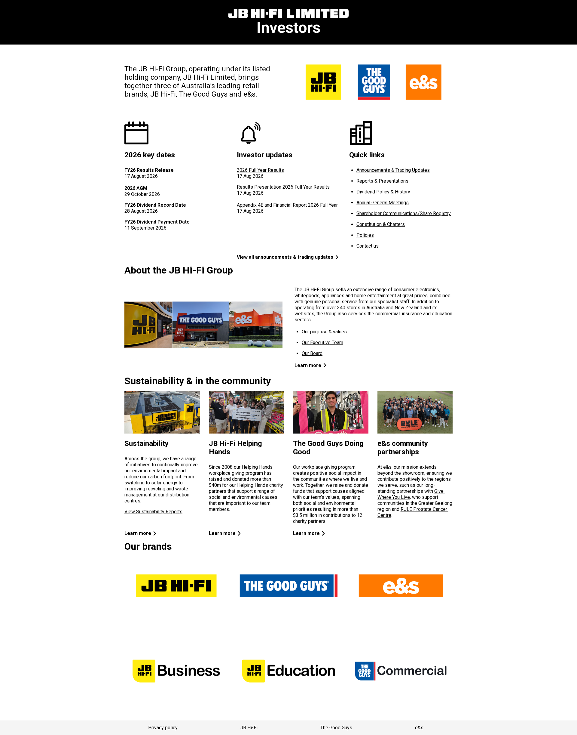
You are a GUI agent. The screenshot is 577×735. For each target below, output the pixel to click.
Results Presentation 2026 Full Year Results (283, 187)
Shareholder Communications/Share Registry (403, 213)
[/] (288, 22)
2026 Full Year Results (260, 170)
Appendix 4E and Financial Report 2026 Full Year (287, 205)
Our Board (312, 353)
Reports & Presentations (382, 181)
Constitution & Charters (380, 224)
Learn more (308, 365)
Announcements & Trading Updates (393, 170)
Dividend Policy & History (383, 192)
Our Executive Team (322, 342)
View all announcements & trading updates (285, 257)
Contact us (367, 246)
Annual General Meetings (382, 202)
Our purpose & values (324, 332)
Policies (365, 235)
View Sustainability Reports (153, 511)
